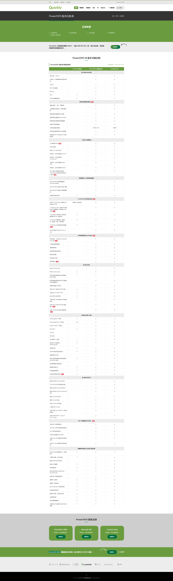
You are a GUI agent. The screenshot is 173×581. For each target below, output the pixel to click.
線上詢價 (119, 7)
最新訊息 (62, 2)
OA (98, 7)
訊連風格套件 (111, 33)
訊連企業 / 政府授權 (55, 35)
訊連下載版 (92, 33)
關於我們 (56, 2)
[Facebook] (86, 575)
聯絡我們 (68, 2)
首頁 (113, 16)
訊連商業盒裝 (54, 33)
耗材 (94, 7)
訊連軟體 (122, 16)
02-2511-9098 (121, 2)
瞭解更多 (115, 47)
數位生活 (103, 7)
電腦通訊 (82, 7)
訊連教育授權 (73, 33)
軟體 (76, 7)
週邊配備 (88, 7)
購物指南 (112, 7)
